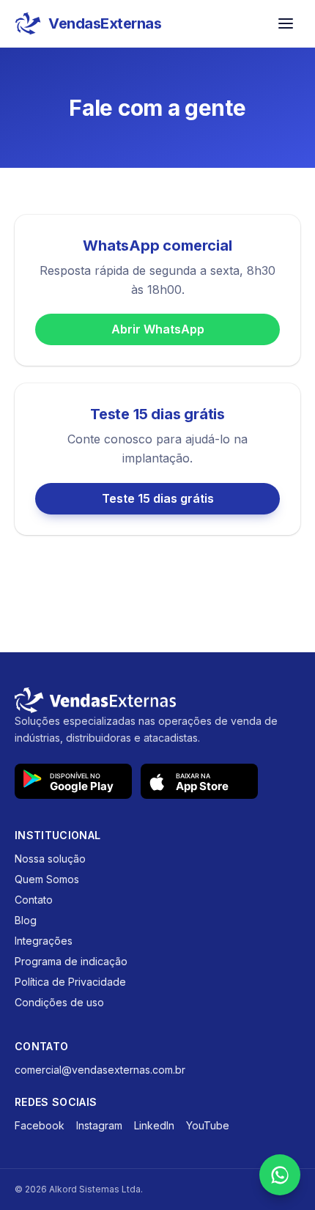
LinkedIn (154, 1125)
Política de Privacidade (70, 981)
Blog (26, 920)
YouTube (207, 1125)
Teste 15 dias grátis (158, 498)
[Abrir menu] (285, 23)
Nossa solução (50, 858)
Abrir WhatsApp (157, 329)
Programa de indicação (71, 961)
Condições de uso (59, 1002)
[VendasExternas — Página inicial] (157, 700)
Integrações (44, 940)
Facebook (39, 1125)
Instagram (99, 1125)
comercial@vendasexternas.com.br (100, 1069)
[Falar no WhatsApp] (279, 1174)
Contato (34, 899)
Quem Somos (47, 879)
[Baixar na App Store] (199, 781)
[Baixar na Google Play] (73, 781)
